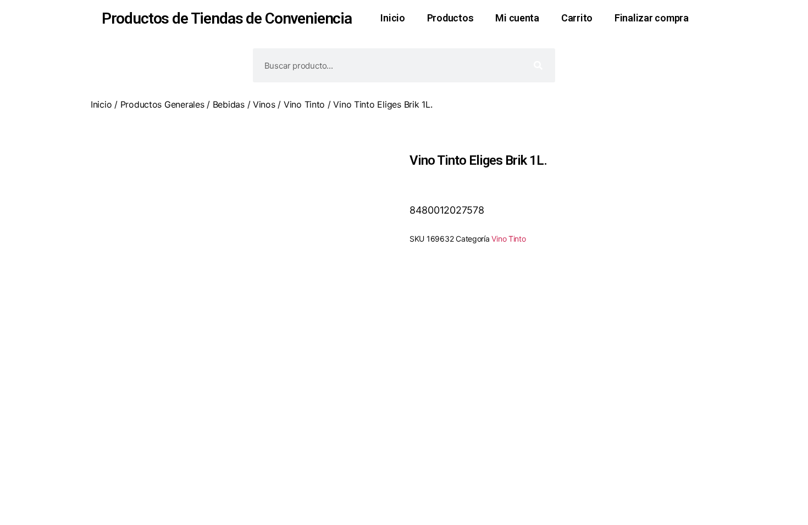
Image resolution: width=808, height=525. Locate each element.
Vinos (264, 104)
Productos (450, 18)
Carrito (577, 18)
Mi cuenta (517, 18)
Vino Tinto (304, 104)
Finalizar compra (652, 18)
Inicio (392, 18)
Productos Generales (162, 104)
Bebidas (229, 104)
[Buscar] (538, 65)
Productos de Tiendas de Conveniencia (227, 18)
